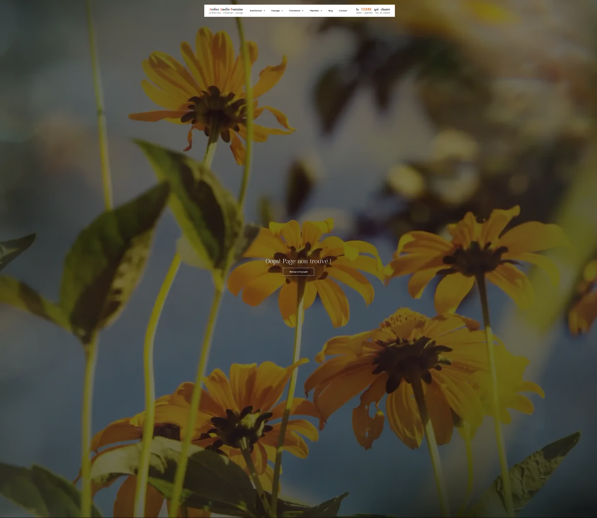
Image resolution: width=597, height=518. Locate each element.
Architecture (256, 10)
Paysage (275, 10)
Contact (343, 10)
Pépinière (314, 10)
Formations (294, 10)
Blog (331, 10)
